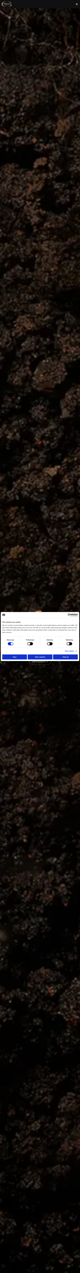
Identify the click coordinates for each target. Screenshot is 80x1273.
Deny (14, 657)
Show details (69, 651)
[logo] (7, 2)
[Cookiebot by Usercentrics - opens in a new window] (69, 615)
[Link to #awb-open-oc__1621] (77, 4)
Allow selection (40, 657)
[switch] (30, 643)
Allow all (65, 657)
